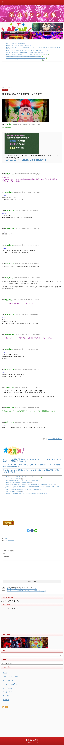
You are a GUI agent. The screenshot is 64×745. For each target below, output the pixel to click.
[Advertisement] (32, 74)
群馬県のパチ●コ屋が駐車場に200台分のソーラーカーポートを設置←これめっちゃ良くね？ (25, 493)
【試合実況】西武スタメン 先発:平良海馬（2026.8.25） (17, 45)
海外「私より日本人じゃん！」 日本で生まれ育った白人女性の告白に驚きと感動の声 (24, 52)
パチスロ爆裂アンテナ (10, 676)
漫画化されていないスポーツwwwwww (14, 43)
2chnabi (6, 696)
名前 (4, 553)
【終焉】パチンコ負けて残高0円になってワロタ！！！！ (18, 482)
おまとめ (6, 700)
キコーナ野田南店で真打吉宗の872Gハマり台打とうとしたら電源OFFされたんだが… (24, 60)
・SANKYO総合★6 (55, 439)
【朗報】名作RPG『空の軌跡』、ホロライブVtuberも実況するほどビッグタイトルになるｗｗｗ (26, 50)
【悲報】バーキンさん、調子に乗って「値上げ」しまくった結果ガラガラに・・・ (23, 476)
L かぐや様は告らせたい (9, 540)
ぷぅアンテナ (7, 692)
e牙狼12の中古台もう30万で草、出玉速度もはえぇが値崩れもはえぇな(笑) (26, 591)
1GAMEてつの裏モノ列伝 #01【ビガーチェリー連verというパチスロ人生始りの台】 (23, 480)
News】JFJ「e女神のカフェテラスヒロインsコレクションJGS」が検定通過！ (22, 489)
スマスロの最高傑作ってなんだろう (13, 478)
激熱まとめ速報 (32, 740)
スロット (6, 538)
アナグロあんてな (9, 688)
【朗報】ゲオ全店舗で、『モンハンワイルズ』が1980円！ (22, 589)
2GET (5, 673)
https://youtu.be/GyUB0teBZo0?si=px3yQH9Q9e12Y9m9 (25, 160)
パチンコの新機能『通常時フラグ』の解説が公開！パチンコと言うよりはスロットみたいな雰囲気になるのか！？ (30, 484)
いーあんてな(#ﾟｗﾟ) (10, 684)
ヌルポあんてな (8, 680)
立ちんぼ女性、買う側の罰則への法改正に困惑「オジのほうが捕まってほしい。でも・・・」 (25, 58)
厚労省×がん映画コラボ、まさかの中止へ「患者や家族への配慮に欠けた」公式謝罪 (23, 56)
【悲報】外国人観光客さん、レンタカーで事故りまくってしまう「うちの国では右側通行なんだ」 (26, 54)
